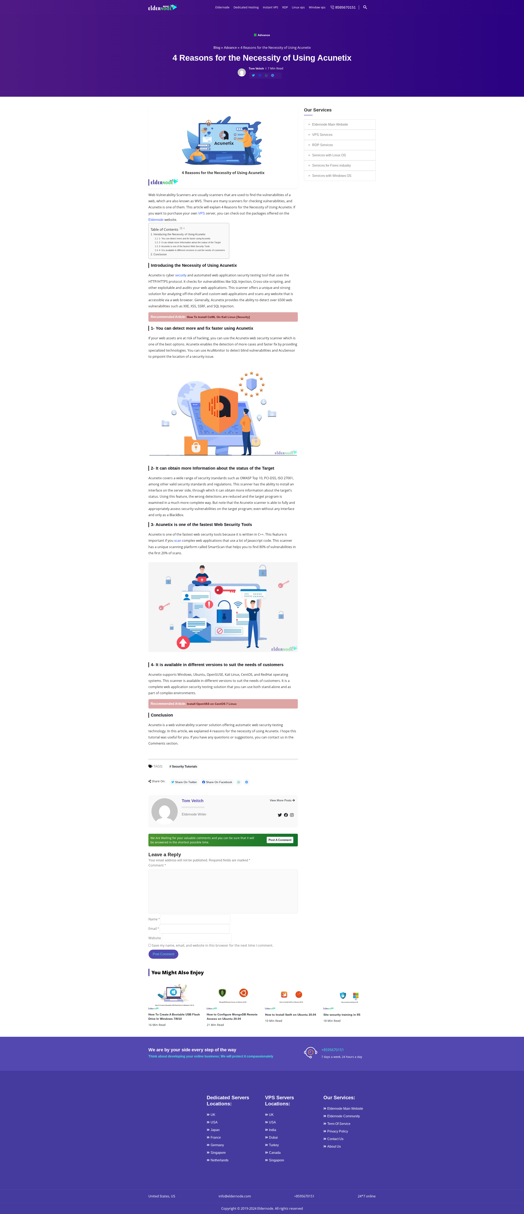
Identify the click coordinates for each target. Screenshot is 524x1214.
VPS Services (322, 134)
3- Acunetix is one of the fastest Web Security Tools (184, 246)
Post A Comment (280, 840)
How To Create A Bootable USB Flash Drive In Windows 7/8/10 (174, 1016)
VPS (201, 213)
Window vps (317, 7)
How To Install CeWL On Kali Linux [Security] (218, 317)
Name (154, 919)
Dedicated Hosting (246, 7)
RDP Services (322, 145)
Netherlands (219, 1160)
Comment (157, 865)
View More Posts (281, 800)
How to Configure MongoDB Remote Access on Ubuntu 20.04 (232, 1016)
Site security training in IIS (341, 1014)
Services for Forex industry (331, 165)
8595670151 (345, 7)
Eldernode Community (343, 1116)
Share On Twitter (185, 782)
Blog (216, 47)
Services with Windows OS (331, 175)
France (216, 1137)
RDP (285, 7)
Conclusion (160, 254)
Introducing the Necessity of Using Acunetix (180, 234)
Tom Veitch (192, 800)
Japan (215, 1130)
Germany (217, 1145)
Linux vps (298, 7)
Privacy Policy (337, 1131)
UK (213, 1114)
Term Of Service (338, 1123)
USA (214, 1122)
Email (153, 928)
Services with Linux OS (329, 155)
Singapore (218, 1152)
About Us (334, 1146)
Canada (275, 1152)
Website (154, 938)
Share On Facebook (218, 782)
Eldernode (222, 7)
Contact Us (335, 1139)
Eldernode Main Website (330, 124)
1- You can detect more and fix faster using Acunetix (184, 238)
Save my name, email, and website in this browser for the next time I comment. (212, 945)
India (272, 1130)
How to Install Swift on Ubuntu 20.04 (290, 1014)
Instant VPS (270, 7)
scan (177, 540)
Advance (263, 35)
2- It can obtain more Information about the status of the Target (190, 242)
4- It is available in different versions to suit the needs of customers (192, 250)
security (180, 275)
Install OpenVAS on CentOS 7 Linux (212, 703)
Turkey (274, 1145)
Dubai (273, 1137)
